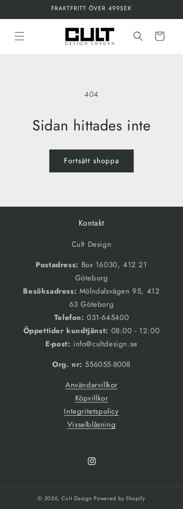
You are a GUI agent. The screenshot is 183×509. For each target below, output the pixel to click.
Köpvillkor (91, 398)
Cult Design (76, 498)
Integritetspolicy (91, 411)
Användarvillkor (91, 385)
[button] (19, 36)
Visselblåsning (91, 424)
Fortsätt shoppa (91, 160)
